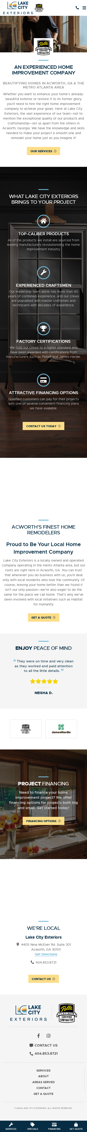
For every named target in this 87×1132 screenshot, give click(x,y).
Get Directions (46, 954)
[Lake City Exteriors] (24, 8)
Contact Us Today (41, 426)
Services (43, 1070)
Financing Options (41, 821)
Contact (43, 1088)
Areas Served (43, 1082)
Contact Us (41, 979)
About (43, 1076)
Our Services (41, 151)
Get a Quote (41, 617)
